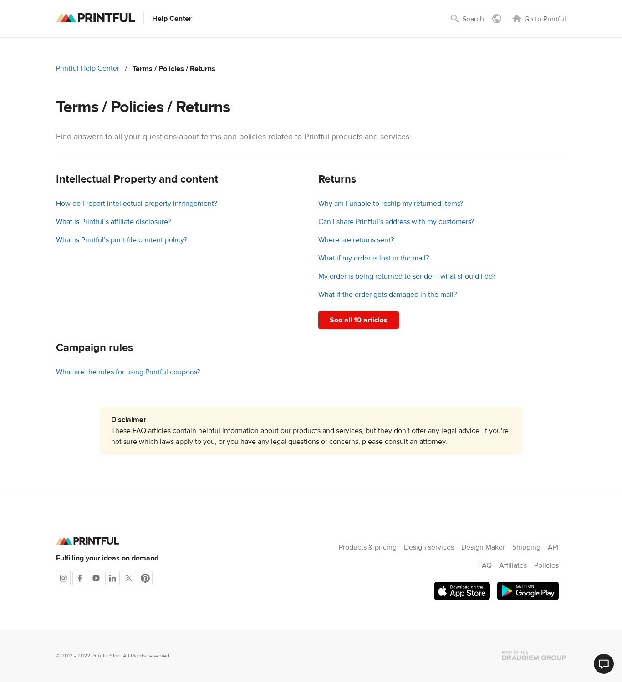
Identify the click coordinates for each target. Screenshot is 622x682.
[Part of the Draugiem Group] (534, 655)
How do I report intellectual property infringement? (136, 203)
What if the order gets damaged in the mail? (387, 294)
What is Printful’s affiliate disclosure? (113, 221)
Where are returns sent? (356, 239)
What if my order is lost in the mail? (373, 258)
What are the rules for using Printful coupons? (128, 372)
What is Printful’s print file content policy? (121, 239)
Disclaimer (128, 419)
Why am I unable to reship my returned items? (390, 203)
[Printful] (95, 17)
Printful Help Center (87, 68)
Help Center (172, 18)
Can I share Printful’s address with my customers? (396, 221)
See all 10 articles (358, 320)
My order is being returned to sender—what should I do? (406, 276)
